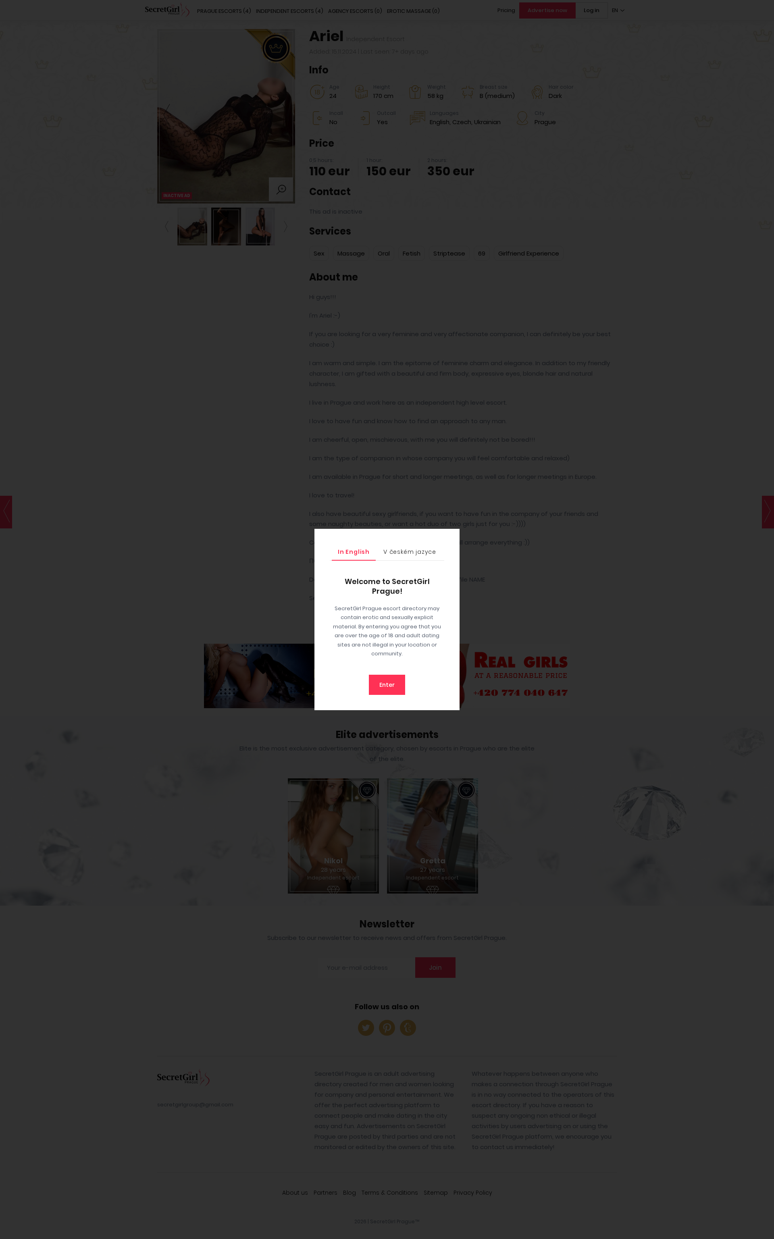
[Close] (451, 537)
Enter (387, 685)
